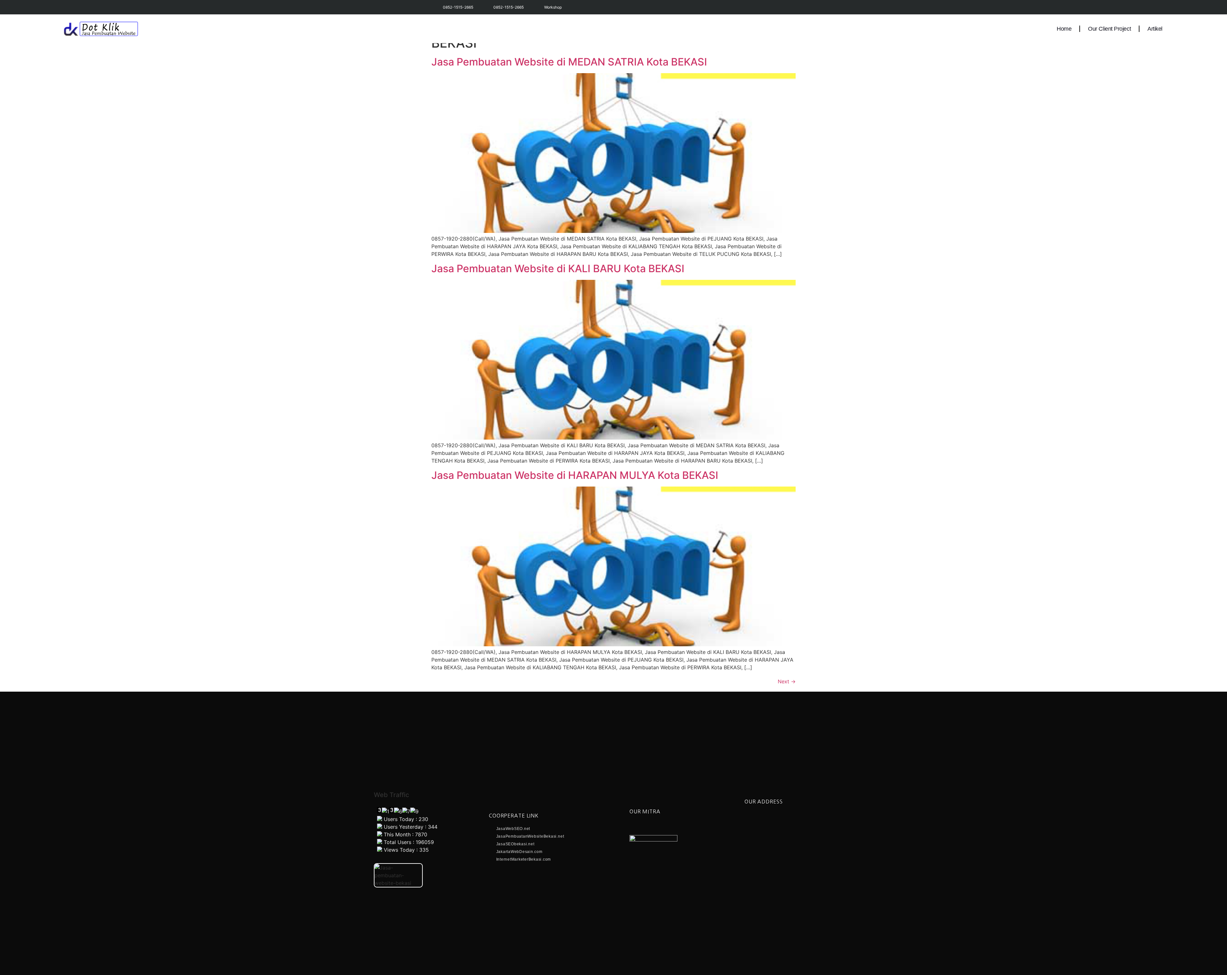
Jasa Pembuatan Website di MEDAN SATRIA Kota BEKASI (569, 62)
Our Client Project (1109, 29)
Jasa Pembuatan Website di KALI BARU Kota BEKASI (557, 268)
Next (787, 681)
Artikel (1154, 29)
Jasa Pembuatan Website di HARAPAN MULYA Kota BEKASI (574, 475)
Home (1064, 29)
